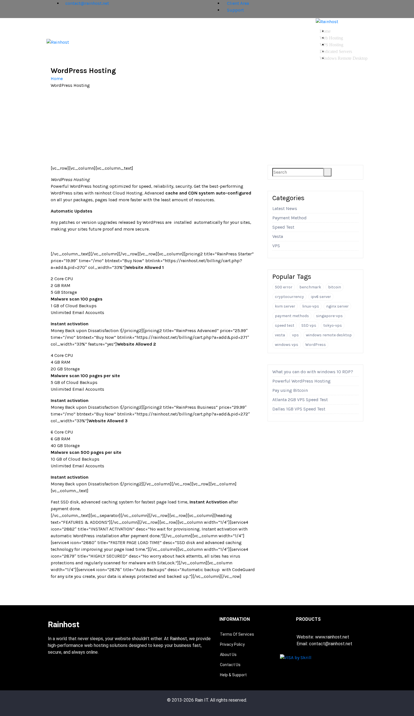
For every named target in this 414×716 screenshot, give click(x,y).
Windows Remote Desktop (344, 58)
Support (235, 10)
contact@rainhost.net (87, 3)
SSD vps (308, 325)
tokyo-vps (332, 325)
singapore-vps (329, 315)
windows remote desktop (329, 335)
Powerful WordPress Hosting (301, 381)
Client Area (237, 3)
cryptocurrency (289, 296)
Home (325, 31)
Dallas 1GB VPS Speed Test (298, 409)
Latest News (284, 208)
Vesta (277, 236)
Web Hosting (331, 38)
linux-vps (310, 306)
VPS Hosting (331, 44)
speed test (284, 325)
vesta (280, 335)
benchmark (310, 287)
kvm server (285, 306)
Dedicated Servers (336, 51)
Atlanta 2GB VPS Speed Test (300, 399)
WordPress (315, 344)
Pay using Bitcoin (290, 390)
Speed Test (283, 227)
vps (295, 335)
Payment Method (289, 217)
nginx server (337, 306)
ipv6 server (321, 296)
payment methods (292, 315)
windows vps (286, 344)
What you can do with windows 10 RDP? (312, 371)
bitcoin (334, 287)
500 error (283, 287)
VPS (276, 245)
